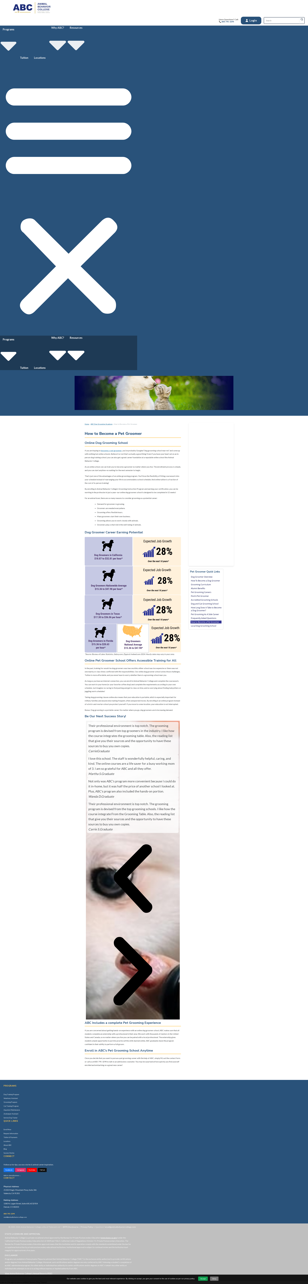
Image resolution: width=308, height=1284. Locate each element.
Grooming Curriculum (201, 584)
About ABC (8, 1145)
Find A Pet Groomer (200, 596)
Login (253, 20)
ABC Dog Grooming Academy (101, 424)
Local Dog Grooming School (203, 626)
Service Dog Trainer (10, 1118)
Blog (5, 1149)
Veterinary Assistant (11, 1098)
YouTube (32, 1170)
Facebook (8, 1170)
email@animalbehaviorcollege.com (15, 1217)
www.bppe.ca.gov (109, 1238)
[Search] (301, 19)
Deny (214, 1279)
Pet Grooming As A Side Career (205, 614)
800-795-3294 (9, 1214)
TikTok (42, 1170)
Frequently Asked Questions (203, 618)
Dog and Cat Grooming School (204, 603)
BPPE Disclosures (71, 1227)
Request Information (11, 1133)
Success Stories (9, 1153)
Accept (203, 1279)
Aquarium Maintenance (12, 1110)
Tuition (24, 57)
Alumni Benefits (198, 588)
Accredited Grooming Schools (204, 600)
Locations (40, 57)
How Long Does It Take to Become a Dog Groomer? (206, 609)
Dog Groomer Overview (201, 577)
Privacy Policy (87, 1227)
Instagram (20, 1170)
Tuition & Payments (10, 1137)
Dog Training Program (11, 1094)
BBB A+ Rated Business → (12, 1175)
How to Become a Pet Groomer (205, 622)
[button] (68, 198)
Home (87, 424)
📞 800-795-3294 (226, 21)
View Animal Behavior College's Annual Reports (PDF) (28, 1273)
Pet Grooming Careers (201, 592)
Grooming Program (10, 1102)
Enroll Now (7, 1129)
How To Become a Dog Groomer (205, 580)
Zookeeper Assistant (11, 1114)
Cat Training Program (11, 1106)
